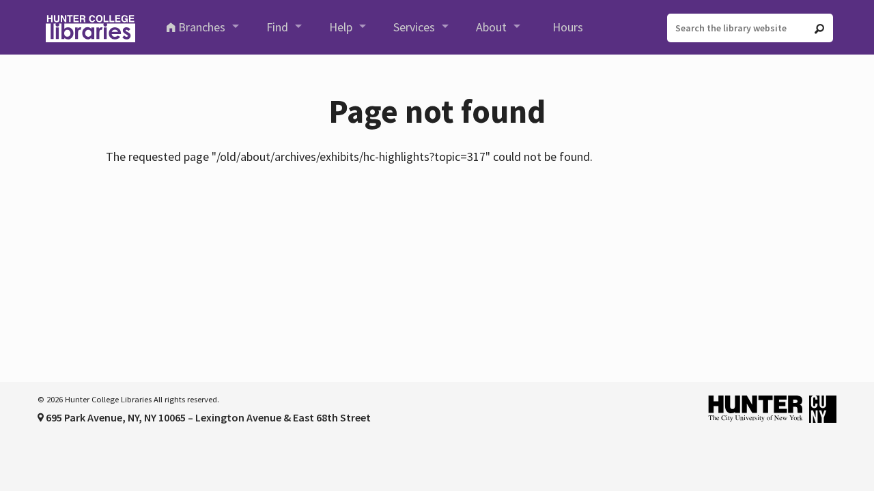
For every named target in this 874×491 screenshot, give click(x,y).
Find (277, 27)
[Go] (819, 28)
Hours (567, 27)
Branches (201, 27)
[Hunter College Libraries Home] (90, 27)
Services (414, 27)
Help (340, 27)
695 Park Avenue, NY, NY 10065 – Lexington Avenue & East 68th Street (207, 417)
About (491, 27)
